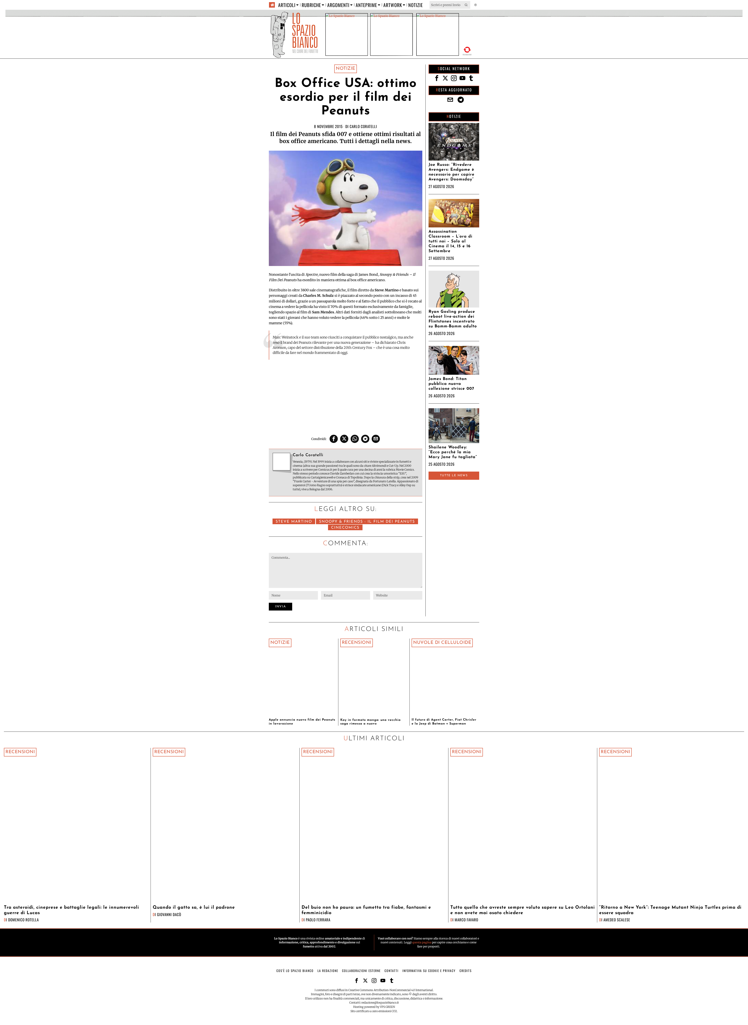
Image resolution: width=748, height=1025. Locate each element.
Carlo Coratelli (363, 126)
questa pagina (421, 942)
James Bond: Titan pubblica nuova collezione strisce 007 (451, 384)
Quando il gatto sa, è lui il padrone (194, 907)
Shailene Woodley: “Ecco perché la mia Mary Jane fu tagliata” (453, 452)
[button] (466, 5)
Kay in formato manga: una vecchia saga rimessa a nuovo (370, 721)
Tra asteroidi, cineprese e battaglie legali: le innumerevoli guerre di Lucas (71, 910)
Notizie (345, 68)
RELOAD (467, 50)
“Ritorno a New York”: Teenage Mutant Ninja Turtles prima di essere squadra (670, 910)
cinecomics (345, 528)
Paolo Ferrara (318, 919)
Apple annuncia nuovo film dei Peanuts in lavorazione (302, 721)
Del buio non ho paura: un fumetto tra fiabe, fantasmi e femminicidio (366, 910)
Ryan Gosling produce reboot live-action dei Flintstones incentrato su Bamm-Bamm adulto (453, 319)
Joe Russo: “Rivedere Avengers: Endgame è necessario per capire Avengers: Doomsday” (452, 172)
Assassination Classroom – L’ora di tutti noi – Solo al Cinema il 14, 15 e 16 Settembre (450, 241)
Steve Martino (294, 522)
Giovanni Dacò (169, 914)
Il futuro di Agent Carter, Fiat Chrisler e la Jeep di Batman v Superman (444, 721)
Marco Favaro (466, 919)
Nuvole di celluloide (442, 643)
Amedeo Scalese (616, 919)
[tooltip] (334, 439)
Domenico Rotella (23, 919)
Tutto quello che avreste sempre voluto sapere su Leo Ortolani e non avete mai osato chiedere (522, 910)
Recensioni (356, 643)
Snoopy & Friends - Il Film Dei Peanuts (367, 522)
